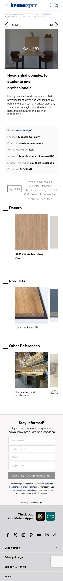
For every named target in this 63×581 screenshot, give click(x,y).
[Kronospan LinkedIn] (47, 535)
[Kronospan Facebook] (8, 535)
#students (33, 198)
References (18, 14)
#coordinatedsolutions (44, 194)
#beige (48, 182)
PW (24, 254)
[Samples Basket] (56, 5)
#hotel (31, 182)
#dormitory (46, 198)
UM (52, 257)
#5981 (27, 194)
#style (45, 190)
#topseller (46, 186)
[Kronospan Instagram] (23, 535)
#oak (40, 182)
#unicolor (34, 186)
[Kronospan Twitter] (15, 535)
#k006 (53, 190)
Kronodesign (23, 130)
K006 (18, 254)
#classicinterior (31, 190)
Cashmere (56, 265)
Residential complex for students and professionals (28, 15)
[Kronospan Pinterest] (31, 535)
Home (8, 14)
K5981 (54, 252)
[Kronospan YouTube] (39, 535)
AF (57, 261)
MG (52, 261)
